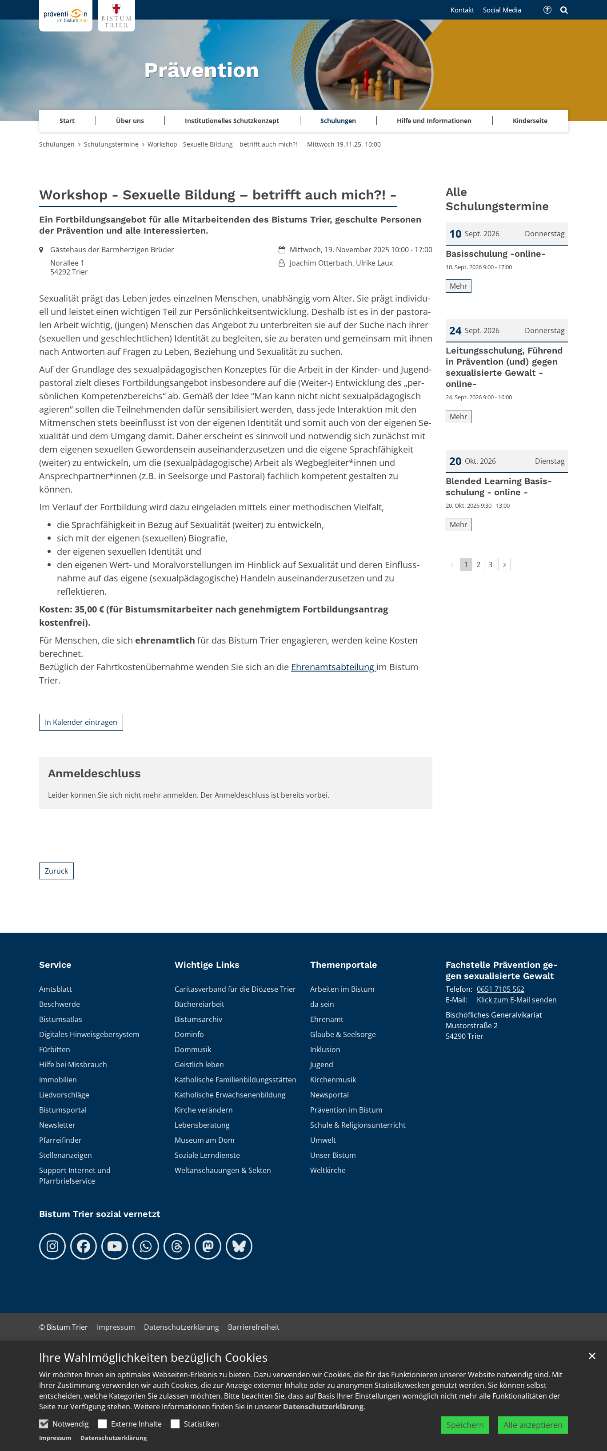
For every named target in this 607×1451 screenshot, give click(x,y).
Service (55, 964)
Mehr (458, 286)
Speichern (465, 1424)
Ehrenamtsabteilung (333, 667)
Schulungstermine (111, 144)
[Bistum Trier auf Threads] (177, 1246)
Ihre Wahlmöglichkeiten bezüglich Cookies (153, 1357)
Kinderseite (530, 120)
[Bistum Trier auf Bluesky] (239, 1246)
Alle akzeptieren (533, 1424)
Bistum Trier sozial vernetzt (99, 1214)
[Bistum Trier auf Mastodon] (208, 1246)
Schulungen (57, 144)
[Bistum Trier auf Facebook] (83, 1246)
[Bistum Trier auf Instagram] (52, 1246)
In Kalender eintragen (81, 722)
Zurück (56, 871)
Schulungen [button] (338, 120)
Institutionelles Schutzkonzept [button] (232, 120)
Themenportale (343, 964)
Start (67, 120)
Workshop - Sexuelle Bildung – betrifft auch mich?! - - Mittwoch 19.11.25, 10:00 (264, 144)
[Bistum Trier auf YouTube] (114, 1246)
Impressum (55, 1438)
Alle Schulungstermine (497, 199)
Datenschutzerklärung (323, 1406)
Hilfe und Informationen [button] (434, 120)
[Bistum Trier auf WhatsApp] (145, 1246)
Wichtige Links (207, 964)
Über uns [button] (130, 120)
